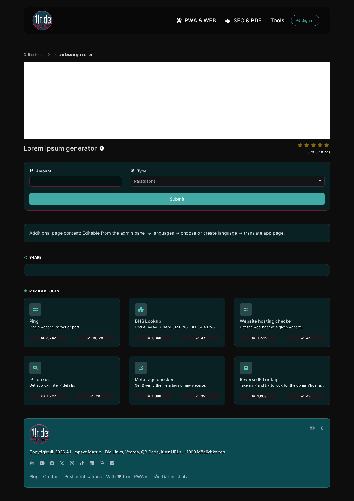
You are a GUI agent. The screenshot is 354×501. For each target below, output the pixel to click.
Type (141, 171)
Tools (277, 20)
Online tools (33, 55)
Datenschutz (174, 476)
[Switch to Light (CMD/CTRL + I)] (322, 428)
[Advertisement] (177, 100)
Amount (43, 171)
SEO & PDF (247, 20)
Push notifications (83, 476)
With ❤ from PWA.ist (128, 476)
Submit (177, 199)
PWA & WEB (199, 20)
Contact (51, 476)
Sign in (307, 20)
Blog (34, 476)
